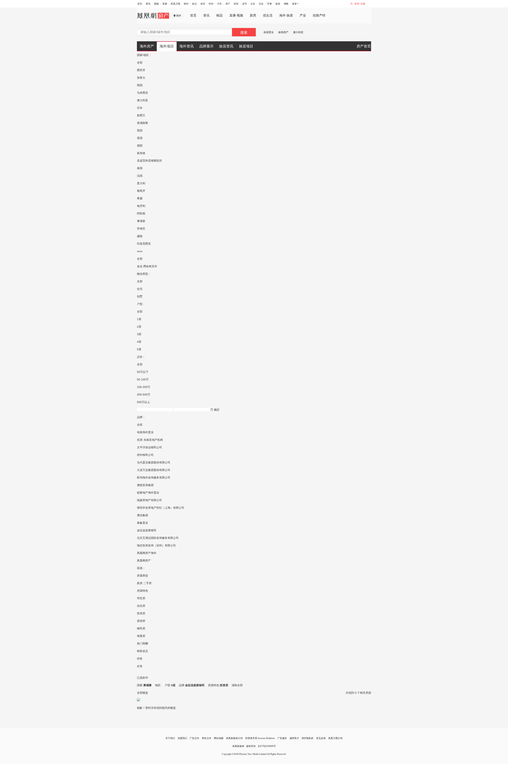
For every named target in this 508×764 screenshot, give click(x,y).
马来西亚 (142, 92)
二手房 (147, 583)
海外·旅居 (286, 15)
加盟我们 (182, 738)
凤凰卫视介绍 (335, 738)
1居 (139, 319)
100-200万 (143, 387)
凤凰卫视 (175, 3)
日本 (139, 107)
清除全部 (237, 685)
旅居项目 (246, 46)
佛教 (286, 3)
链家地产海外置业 (148, 492)
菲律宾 (141, 228)
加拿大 (141, 77)
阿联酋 (141, 213)
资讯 (148, 3)
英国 (139, 130)
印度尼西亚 (144, 243)
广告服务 (282, 738)
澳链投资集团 (145, 485)
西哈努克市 (150, 266)
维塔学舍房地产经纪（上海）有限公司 (160, 507)
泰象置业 (142, 522)
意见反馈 (321, 738)
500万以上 (143, 402)
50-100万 (143, 379)
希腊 (139, 198)
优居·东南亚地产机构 (150, 439)
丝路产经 (319, 15)
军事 (269, 3)
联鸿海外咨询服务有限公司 (153, 477)
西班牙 (141, 70)
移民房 (141, 628)
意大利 (141, 183)
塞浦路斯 (142, 122)
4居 (139, 341)
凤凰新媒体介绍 (234, 738)
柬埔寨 (141, 221)
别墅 (139, 296)
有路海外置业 (145, 432)
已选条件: (143, 677)
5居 (139, 349)
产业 (303, 15)
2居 (139, 326)
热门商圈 (142, 643)
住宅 (139, 288)
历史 (261, 3)
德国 (139, 145)
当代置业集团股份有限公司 (153, 462)
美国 (139, 138)
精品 (219, 15)
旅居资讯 (226, 46)
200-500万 (143, 394)
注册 (362, 3)
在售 (139, 666)
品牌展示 (206, 46)
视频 (156, 3)
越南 (139, 236)
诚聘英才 (294, 738)
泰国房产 (283, 32)
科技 (236, 3)
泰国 (139, 168)
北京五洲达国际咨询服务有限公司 (158, 537)
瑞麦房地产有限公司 (149, 500)
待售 (139, 658)
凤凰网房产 (144, 560)
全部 (139, 62)
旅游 (277, 3)
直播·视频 (236, 15)
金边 (139, 266)
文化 (252, 3)
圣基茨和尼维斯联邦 (149, 160)
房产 (227, 3)
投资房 (141, 613)
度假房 (141, 620)
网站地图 (218, 738)
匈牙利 (141, 205)
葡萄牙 (141, 190)
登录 (356, 3)
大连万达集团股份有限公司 (153, 470)
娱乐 (194, 3)
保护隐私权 (308, 738)
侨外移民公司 (145, 454)
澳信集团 (142, 515)
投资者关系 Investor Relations (260, 738)
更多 (294, 3)
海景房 (141, 636)
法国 (139, 175)
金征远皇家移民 (146, 530)
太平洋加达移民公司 (149, 447)
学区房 (141, 598)
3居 (139, 334)
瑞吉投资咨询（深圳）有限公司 (156, 545)
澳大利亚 (298, 32)
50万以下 (142, 371)
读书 (244, 3)
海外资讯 (186, 46)
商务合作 (206, 738)
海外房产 (147, 46)
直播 (164, 3)
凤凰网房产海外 (146, 553)
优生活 (267, 15)
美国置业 (268, 32)
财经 (186, 3)
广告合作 (194, 738)
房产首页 (364, 46)
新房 (253, 15)
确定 (216, 409)
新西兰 (141, 115)
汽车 (219, 3)
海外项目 (167, 46)
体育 (202, 3)
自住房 (141, 605)
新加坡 (141, 153)
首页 (139, 3)
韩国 (139, 85)
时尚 (211, 3)
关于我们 (170, 738)
